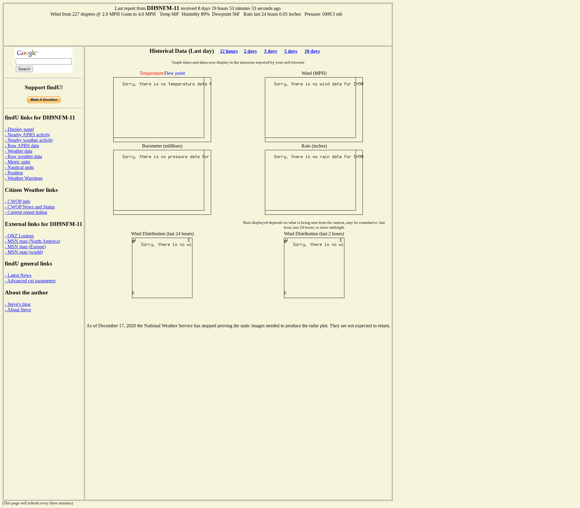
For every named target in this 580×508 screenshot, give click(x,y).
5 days (290, 51)
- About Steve (18, 309)
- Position (14, 172)
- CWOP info (17, 201)
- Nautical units (19, 167)
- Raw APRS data (22, 145)
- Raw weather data (23, 156)
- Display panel (19, 129)
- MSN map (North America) (32, 241)
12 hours (229, 51)
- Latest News (18, 275)
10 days (312, 51)
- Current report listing (26, 212)
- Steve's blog (18, 304)
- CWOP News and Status (30, 206)
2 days (250, 51)
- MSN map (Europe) (25, 246)
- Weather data (18, 151)
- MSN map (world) (24, 252)
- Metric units (17, 161)
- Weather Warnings (24, 178)
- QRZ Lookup (19, 235)
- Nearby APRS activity (27, 134)
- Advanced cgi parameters (30, 280)
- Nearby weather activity (29, 140)
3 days (270, 51)
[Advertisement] (198, 30)
